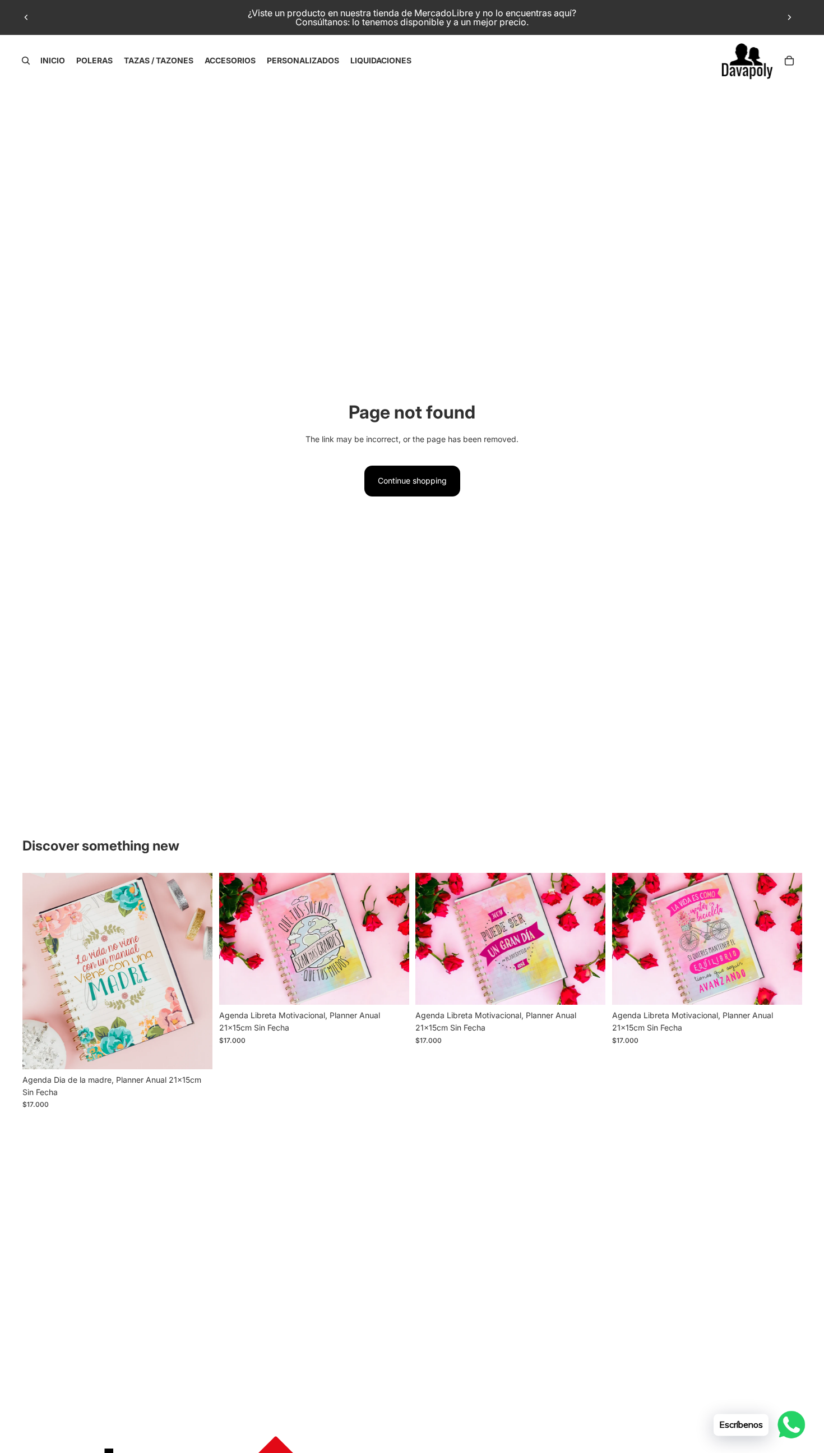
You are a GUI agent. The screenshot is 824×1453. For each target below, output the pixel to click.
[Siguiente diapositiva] (789, 17)
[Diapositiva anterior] (26, 17)
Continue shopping (412, 480)
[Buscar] (25, 60)
